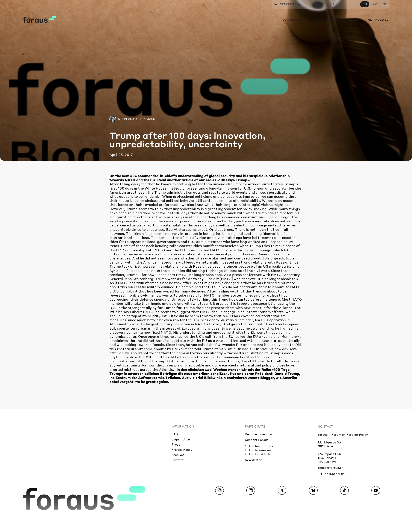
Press (175, 444)
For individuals (260, 454)
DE (385, 4)
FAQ (174, 434)
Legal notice (180, 439)
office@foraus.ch (331, 467)
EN (365, 4)
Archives (178, 455)
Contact (177, 460)
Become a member (259, 434)
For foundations (261, 446)
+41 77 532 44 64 (331, 473)
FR (375, 4)
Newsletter (253, 460)
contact (325, 426)
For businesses (260, 450)
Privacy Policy (181, 449)
